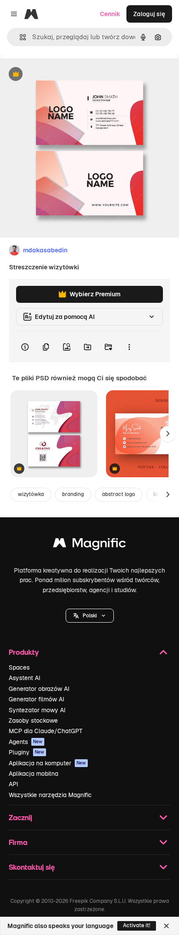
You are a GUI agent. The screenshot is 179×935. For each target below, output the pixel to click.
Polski (90, 615)
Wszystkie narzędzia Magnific (50, 795)
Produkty (24, 652)
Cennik (110, 14)
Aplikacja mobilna (33, 773)
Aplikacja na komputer (47, 763)
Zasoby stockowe (33, 720)
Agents (26, 742)
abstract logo (118, 494)
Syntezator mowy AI (37, 710)
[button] (90, 616)
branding (73, 494)
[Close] (166, 926)
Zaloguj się (149, 14)
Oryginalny (59, 74)
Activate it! (136, 925)
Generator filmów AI (36, 699)
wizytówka (31, 494)
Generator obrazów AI (39, 689)
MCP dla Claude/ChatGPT (46, 731)
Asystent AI (24, 678)
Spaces (19, 667)
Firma (18, 842)
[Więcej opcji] (129, 346)
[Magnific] (89, 545)
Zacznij (20, 817)
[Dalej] (168, 433)
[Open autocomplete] (19, 37)
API (13, 784)
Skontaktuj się (32, 866)
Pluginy (26, 752)
